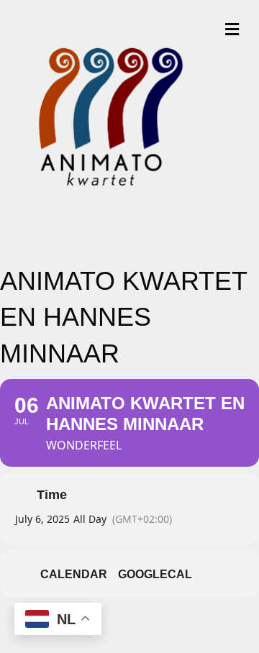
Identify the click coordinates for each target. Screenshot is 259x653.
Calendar (73, 574)
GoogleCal (155, 574)
